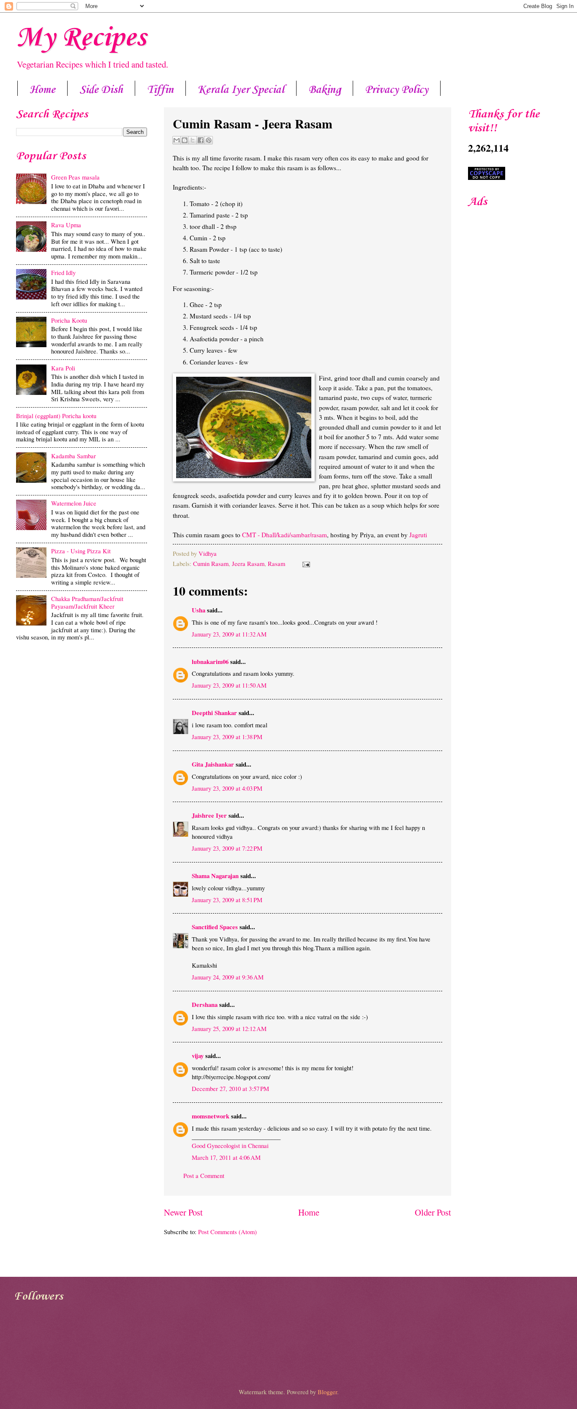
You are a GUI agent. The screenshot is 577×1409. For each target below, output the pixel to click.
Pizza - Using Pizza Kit (81, 551)
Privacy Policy (396, 90)
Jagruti (418, 534)
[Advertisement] (81, 711)
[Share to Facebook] (200, 140)
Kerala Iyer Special (241, 90)
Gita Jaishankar (213, 764)
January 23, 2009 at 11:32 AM (229, 634)
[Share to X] (192, 140)
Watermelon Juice (73, 503)
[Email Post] (304, 563)
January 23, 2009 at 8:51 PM (227, 899)
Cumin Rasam (211, 563)
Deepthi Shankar (214, 712)
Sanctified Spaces (215, 926)
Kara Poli (63, 368)
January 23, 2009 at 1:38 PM (227, 736)
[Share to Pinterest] (208, 140)
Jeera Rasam (248, 563)
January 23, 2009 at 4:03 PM (227, 788)
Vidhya (208, 553)
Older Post (433, 1212)
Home (42, 90)
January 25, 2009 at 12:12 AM (229, 1028)
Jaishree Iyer (209, 815)
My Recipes (81, 38)
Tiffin (160, 90)
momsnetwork (210, 1116)
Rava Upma (66, 224)
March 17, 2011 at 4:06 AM (226, 1157)
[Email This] (176, 140)
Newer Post (183, 1212)
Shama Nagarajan (215, 875)
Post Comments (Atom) (227, 1231)
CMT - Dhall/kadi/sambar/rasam (284, 534)
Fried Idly (63, 272)
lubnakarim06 (210, 661)
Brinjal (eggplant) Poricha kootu (56, 415)
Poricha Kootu (69, 320)
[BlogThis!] (184, 140)
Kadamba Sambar (73, 456)
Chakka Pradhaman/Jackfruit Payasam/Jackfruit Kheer (87, 602)
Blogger (327, 1391)
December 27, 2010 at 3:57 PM (230, 1088)
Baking (324, 90)
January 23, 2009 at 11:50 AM (229, 685)
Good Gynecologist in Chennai (230, 1145)
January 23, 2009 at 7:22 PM (227, 848)
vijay (198, 1055)
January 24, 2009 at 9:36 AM (228, 977)
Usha (198, 610)
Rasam (276, 563)
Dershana (205, 1004)
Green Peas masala (75, 177)
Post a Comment (203, 1175)
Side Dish (101, 90)
